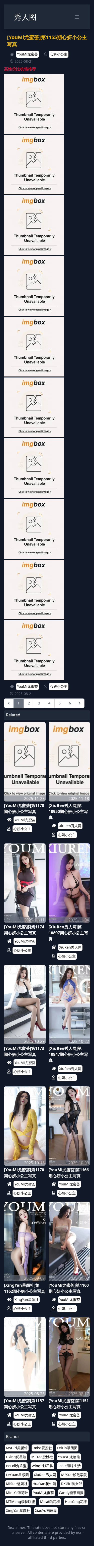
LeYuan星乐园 (17, 1474)
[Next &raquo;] (79, 703)
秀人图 (25, 17)
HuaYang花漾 (76, 1501)
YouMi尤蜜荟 (27, 54)
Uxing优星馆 (16, 1456)
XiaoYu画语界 (46, 1510)
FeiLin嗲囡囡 (67, 1447)
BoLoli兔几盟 (16, 1465)
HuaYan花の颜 (44, 1483)
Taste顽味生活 (69, 1465)
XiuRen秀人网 (70, 825)
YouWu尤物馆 (69, 1456)
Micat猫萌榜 (50, 1501)
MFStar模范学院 (74, 1474)
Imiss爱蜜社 (42, 1447)
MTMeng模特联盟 (20, 1501)
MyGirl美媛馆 (17, 1447)
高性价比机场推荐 (20, 69)
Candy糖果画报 (71, 1492)
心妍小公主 (58, 54)
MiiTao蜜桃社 (42, 1456)
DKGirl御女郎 (71, 1483)
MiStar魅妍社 (17, 1483)
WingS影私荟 (42, 1465)
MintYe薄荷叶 (17, 1492)
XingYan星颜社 (27, 1299)
